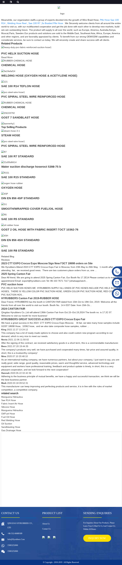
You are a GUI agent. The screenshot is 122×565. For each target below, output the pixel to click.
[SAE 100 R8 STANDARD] (4, 246)
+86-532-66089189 (14, 533)
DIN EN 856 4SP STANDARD (20, 198)
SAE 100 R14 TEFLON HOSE (20, 86)
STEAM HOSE (10, 135)
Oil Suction (6, 423)
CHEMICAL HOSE (13, 65)
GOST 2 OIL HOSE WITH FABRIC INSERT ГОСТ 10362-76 (39, 229)
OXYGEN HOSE (11, 187)
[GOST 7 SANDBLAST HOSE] (8, 113)
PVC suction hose (12, 284)
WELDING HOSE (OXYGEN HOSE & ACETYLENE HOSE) (39, 75)
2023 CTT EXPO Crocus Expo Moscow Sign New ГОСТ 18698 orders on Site (47, 263)
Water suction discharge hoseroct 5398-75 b (31, 166)
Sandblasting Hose (10, 427)
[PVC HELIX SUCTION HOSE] (26, 47)
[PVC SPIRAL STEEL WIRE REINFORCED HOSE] (13, 92)
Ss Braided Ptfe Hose (52, 23)
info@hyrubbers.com (16, 539)
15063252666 (12, 545)
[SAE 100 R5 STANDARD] (4, 214)
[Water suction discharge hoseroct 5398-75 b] (9, 162)
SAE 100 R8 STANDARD (17, 250)
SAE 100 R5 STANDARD (17, 219)
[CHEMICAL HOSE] (16, 60)
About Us (46, 524)
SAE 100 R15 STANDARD (18, 177)
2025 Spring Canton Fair (15, 274)
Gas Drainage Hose (11, 430)
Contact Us (46, 529)
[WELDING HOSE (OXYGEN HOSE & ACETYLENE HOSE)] (8, 71)
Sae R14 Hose (8, 400)
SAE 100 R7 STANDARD (17, 156)
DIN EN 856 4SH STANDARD (20, 240)
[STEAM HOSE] (10, 130)
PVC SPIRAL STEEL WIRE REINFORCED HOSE (33, 96)
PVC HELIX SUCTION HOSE (20, 53)
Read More (7, 57)
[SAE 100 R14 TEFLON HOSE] (4, 81)
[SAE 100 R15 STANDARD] (5, 172)
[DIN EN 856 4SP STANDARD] (4, 193)
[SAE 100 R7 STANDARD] (4, 151)
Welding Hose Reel (17, 23)
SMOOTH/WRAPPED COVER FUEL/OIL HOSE (32, 208)
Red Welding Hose (10, 420)
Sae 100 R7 (34, 23)
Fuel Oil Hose (8, 417)
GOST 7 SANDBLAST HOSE (20, 117)
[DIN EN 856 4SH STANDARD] (4, 235)
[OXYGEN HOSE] (12, 183)
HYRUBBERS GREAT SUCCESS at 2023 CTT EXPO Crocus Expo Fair (43, 319)
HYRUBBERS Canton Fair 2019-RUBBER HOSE (30, 298)
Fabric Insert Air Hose (12, 403)
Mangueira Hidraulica (12, 397)
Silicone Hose (8, 407)
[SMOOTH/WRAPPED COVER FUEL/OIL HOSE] (4, 204)
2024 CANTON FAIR (13, 308)
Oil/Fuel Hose (8, 413)
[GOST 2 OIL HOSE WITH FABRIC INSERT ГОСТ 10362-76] (10, 225)
